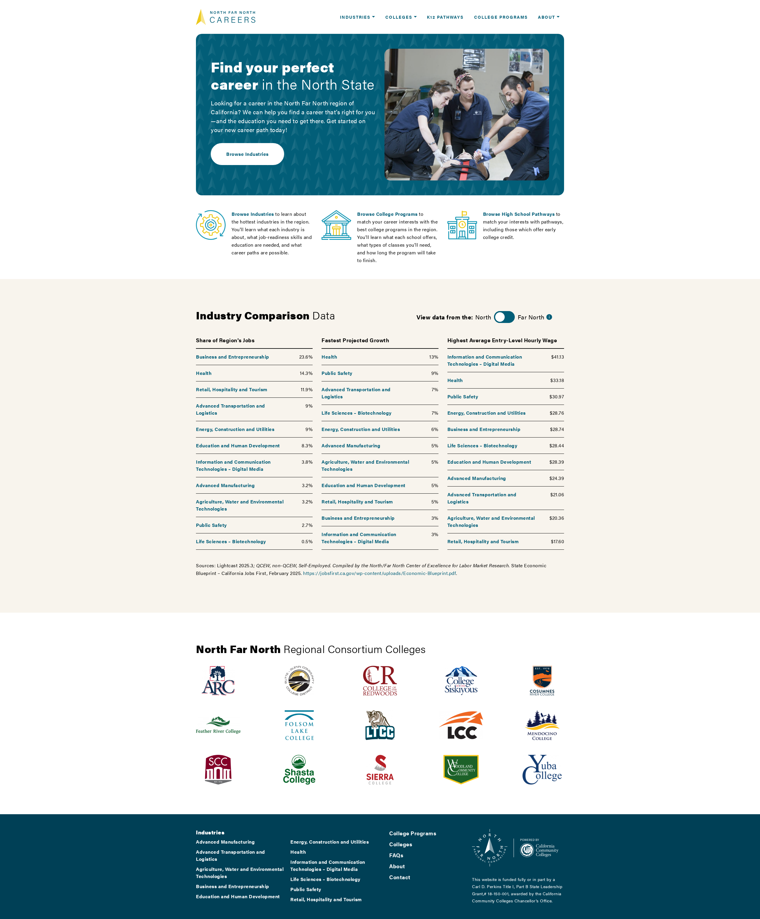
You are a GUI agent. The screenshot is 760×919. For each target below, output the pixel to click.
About (397, 866)
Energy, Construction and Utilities (235, 429)
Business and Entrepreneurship (232, 356)
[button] (357, 17)
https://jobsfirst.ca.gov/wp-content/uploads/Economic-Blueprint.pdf (379, 573)
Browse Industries (247, 153)
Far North (531, 317)
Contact (400, 877)
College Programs (412, 833)
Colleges (400, 844)
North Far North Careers (225, 17)
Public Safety (211, 525)
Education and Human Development (238, 445)
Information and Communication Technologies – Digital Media (233, 465)
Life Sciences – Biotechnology (231, 541)
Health (204, 373)
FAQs (396, 855)
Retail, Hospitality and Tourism (231, 389)
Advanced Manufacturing (225, 485)
